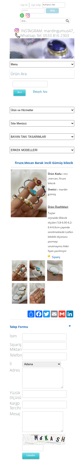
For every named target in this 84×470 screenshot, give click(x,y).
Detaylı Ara (40, 91)
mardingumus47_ (59, 30)
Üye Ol (23, 4)
